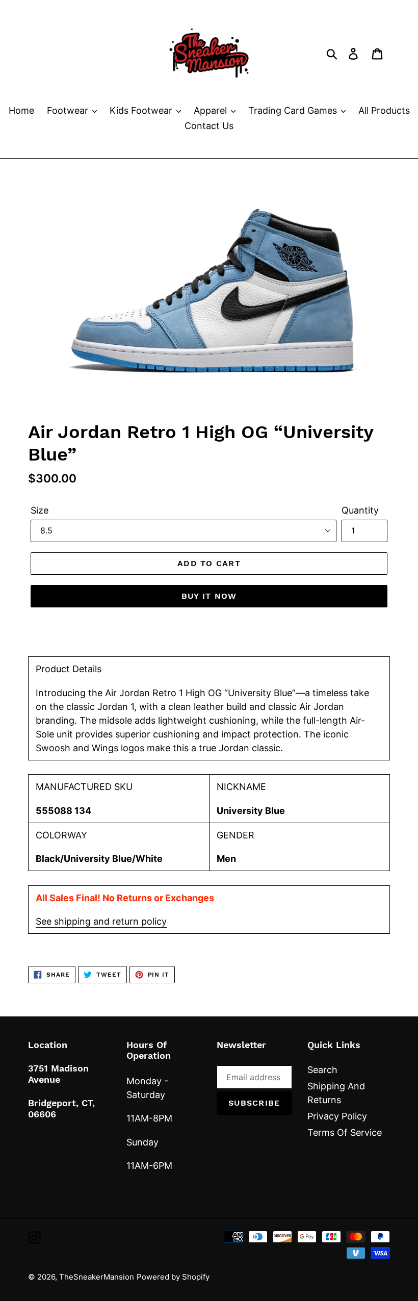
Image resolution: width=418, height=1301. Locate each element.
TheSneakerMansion (96, 1277)
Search (322, 1069)
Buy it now (209, 596)
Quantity (360, 510)
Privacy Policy (337, 1116)
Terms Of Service (344, 1132)
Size (39, 510)
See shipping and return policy (101, 921)
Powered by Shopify (173, 1277)
